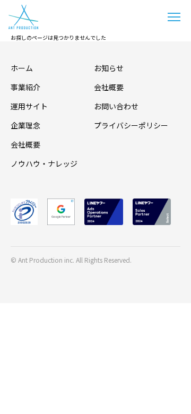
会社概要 (25, 144)
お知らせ (109, 68)
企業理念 (25, 125)
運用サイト (29, 106)
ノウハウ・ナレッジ (44, 163)
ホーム (22, 68)
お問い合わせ (116, 106)
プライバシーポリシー (131, 125)
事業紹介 (25, 87)
